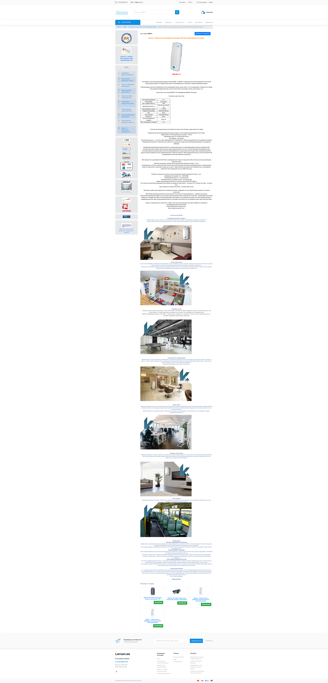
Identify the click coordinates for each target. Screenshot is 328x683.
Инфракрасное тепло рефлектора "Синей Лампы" (196, 667)
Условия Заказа (178, 661)
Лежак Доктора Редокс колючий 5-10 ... (128, 122)
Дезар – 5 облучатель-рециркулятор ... (126, 130)
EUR (189, 2)
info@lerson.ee (138, 2)
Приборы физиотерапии (163, 673)
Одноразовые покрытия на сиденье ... (128, 103)
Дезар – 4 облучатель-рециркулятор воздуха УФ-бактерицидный (200, 599)
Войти (211, 2)
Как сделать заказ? (179, 657)
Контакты (198, 22)
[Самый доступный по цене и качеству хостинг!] (126, 186)
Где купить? (179, 22)
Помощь (168, 22)
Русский (182, 2)
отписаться (209, 640)
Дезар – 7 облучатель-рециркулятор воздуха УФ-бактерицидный (152, 621)
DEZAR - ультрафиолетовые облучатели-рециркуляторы (139, 27)
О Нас (190, 22)
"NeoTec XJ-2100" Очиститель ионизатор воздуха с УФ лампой (177, 598)
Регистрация (203, 2)
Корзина (209, 12)
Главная (159, 22)
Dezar (158, 658)
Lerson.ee (122, 654)
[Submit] (177, 12)
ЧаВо (175, 659)
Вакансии (209, 22)
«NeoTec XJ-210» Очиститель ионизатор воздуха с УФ (153, 598)
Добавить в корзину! (202, 33)
